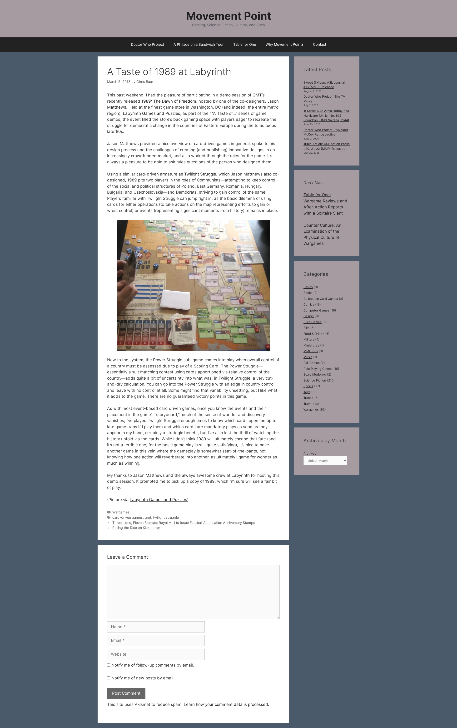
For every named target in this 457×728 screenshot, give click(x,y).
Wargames (120, 512)
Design (308, 316)
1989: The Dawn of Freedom (168, 101)
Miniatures (311, 345)
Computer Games (316, 310)
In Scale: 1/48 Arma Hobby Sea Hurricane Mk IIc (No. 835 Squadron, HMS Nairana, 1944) (326, 115)
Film (306, 328)
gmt (148, 517)
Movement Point (228, 15)
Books (308, 293)
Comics (308, 304)
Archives (309, 453)
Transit (308, 398)
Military (308, 339)
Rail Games (311, 363)
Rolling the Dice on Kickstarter (136, 528)
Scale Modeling (314, 374)
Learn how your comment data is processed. (226, 704)
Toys (306, 392)
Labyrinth (241, 475)
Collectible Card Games (320, 299)
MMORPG (310, 351)
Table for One (244, 44)
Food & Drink (312, 334)
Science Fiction (314, 380)
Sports (308, 386)
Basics (308, 287)
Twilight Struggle (200, 174)
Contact (319, 44)
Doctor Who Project (147, 44)
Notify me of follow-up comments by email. (152, 665)
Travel (307, 404)
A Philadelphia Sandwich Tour (199, 44)
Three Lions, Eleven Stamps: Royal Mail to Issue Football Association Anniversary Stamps (183, 523)
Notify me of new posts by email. (142, 678)
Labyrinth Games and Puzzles (151, 113)
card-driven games (127, 517)
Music (307, 357)
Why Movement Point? (284, 44)
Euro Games (312, 322)
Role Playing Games (318, 369)
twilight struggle (166, 517)
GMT (257, 95)
